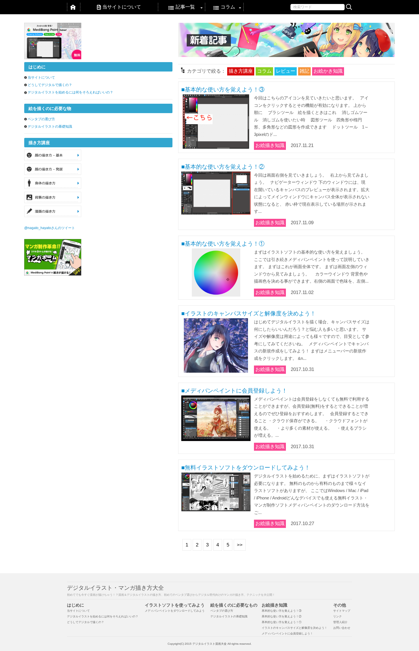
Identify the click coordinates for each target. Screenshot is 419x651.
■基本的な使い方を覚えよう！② (223, 167)
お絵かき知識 (328, 71)
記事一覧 (185, 7)
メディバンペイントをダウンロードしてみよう (175, 610)
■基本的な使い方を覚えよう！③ (223, 89)
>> (240, 545)
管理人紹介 (340, 622)
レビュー (285, 71)
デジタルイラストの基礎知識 (50, 126)
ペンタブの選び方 (41, 119)
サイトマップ (341, 610)
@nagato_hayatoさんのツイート (49, 228)
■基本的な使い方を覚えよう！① (223, 243)
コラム (228, 7)
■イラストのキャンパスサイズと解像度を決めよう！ (248, 313)
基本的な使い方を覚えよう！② (282, 616)
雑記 (304, 71)
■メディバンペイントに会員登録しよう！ (234, 390)
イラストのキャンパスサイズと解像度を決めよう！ (294, 627)
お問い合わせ (341, 627)
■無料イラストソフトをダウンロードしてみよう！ (245, 467)
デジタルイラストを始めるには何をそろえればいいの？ (70, 92)
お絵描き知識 (269, 145)
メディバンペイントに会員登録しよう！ (287, 633)
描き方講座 (241, 71)
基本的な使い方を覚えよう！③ (282, 610)
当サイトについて (121, 7)
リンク (337, 616)
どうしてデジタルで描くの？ (50, 85)
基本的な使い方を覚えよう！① (282, 622)
